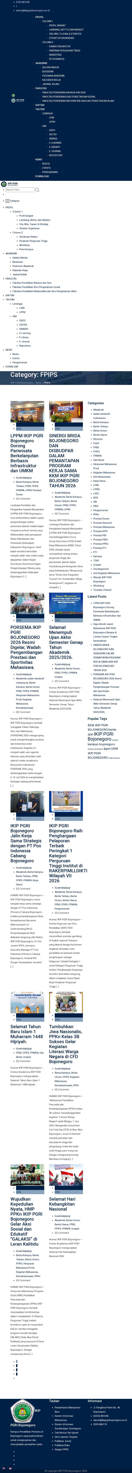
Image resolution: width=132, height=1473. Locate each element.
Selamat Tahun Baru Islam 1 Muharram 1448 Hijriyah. (26, 1034)
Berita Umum (33, 686)
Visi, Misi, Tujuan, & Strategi (65, 34)
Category (14, 200)
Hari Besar (98, 460)
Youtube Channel (102, 589)
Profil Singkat (57, 25)
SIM (44, 126)
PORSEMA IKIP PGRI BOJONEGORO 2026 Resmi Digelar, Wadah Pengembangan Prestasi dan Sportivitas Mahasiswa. (26, 647)
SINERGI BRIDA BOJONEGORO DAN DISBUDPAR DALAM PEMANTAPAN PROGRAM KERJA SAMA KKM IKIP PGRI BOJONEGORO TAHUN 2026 (64, 460)
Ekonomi (98, 439)
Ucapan (59, 676)
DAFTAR (39, 105)
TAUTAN (40, 109)
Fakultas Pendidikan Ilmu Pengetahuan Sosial (69, 96)
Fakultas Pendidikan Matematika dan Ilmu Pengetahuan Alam (78, 101)
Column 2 (47, 42)
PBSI (95, 506)
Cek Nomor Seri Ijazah (66, 1432)
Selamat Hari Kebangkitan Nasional (62, 1204)
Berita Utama (69, 900)
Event (96, 443)
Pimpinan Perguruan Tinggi (64, 50)
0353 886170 (100, 1424)
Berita (46, 163)
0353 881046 (23, 2)
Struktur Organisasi (61, 38)
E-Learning (55, 143)
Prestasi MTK (100, 531)
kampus (115, 740)
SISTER (53, 134)
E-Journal (55, 151)
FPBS (28, 486)
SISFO (52, 130)
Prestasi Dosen (101, 518)
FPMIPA (20, 490)
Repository (56, 155)
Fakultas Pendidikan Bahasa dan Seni (63, 92)
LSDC (96, 493)
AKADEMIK (41, 63)
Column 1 (47, 21)
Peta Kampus (56, 59)
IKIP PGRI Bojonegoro (100, 736)
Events (46, 168)
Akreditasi (55, 55)
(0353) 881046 (100, 1415)
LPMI (51, 117)
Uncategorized (101, 569)
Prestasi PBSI (100, 539)
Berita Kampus (24, 481)
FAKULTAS (41, 88)
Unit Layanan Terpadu (66, 1436)
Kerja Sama (99, 481)
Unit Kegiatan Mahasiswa (106, 573)
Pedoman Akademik (53, 75)
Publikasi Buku (62, 1445)
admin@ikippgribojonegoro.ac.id (33, 10)
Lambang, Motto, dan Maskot (66, 29)
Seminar (97, 556)
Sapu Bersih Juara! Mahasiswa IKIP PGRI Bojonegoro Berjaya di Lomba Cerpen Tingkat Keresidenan (105, 632)
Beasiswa (48, 71)
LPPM (52, 122)
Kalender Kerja (51, 80)
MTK (95, 497)
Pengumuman (50, 172)
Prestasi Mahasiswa (104, 527)
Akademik (60, 496)
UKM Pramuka (114, 758)
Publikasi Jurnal (63, 1441)
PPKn (76, 1085)
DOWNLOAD (42, 176)
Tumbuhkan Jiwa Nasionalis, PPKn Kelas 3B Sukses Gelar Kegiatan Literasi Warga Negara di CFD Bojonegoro (65, 1044)
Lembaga (47, 113)
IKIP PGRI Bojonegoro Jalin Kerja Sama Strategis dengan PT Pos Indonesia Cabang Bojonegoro (26, 843)
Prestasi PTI (99, 548)
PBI (95, 501)
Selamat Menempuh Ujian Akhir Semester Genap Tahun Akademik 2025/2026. (66, 642)
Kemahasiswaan (24, 707)
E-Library (54, 147)
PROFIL (39, 17)
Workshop (98, 585)
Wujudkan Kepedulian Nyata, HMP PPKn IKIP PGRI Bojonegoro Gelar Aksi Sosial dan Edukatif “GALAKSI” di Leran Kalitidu (26, 1221)
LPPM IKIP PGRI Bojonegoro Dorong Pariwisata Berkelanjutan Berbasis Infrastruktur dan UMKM (26, 453)
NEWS (38, 159)
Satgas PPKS (62, 1449)
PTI (95, 552)
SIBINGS (53, 138)
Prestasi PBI (99, 535)
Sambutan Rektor (59, 46)
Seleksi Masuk (50, 67)
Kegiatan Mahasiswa (27, 1272)
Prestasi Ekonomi (102, 522)
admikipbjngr (25, 477)
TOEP (96, 560)
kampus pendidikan (95, 749)
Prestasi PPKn (100, 543)
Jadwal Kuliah (50, 84)
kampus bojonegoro (101, 744)
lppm (107, 748)
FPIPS (35, 486)
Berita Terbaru (62, 501)
